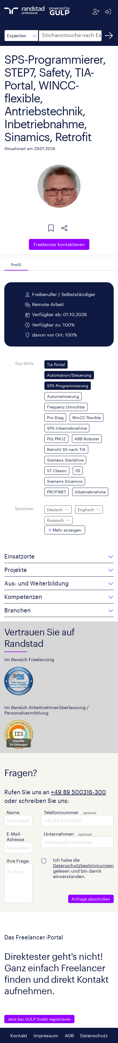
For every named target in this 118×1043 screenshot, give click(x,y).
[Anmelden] (107, 11)
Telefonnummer (61, 812)
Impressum (46, 1035)
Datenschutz (94, 1035)
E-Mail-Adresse (15, 836)
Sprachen (24, 508)
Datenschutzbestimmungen (83, 865)
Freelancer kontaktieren (59, 244)
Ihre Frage (18, 860)
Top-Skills (24, 363)
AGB (69, 1035)
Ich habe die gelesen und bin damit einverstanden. (83, 868)
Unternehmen (59, 833)
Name (13, 812)
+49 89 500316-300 (78, 792)
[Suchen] (109, 35)
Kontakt (18, 1035)
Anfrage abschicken (91, 898)
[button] (21, 35)
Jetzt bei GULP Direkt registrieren (39, 1019)
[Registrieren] (96, 11)
